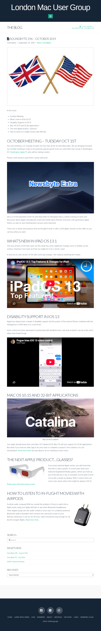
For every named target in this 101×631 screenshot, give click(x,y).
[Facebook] (41, 610)
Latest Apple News (22, 617)
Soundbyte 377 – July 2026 (16, 557)
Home (10, 617)
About (49, 617)
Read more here (24, 450)
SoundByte (46, 43)
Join (33, 617)
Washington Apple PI (18, 152)
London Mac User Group (50, 7)
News (39, 43)
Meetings (58, 617)
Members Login (87, 617)
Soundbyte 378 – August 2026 (17, 553)
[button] (50, 16)
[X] (50, 610)
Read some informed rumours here (21, 484)
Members (41, 617)
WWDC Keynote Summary (15, 562)
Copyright (54, 621)
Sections (68, 617)
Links (76, 617)
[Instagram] (59, 610)
